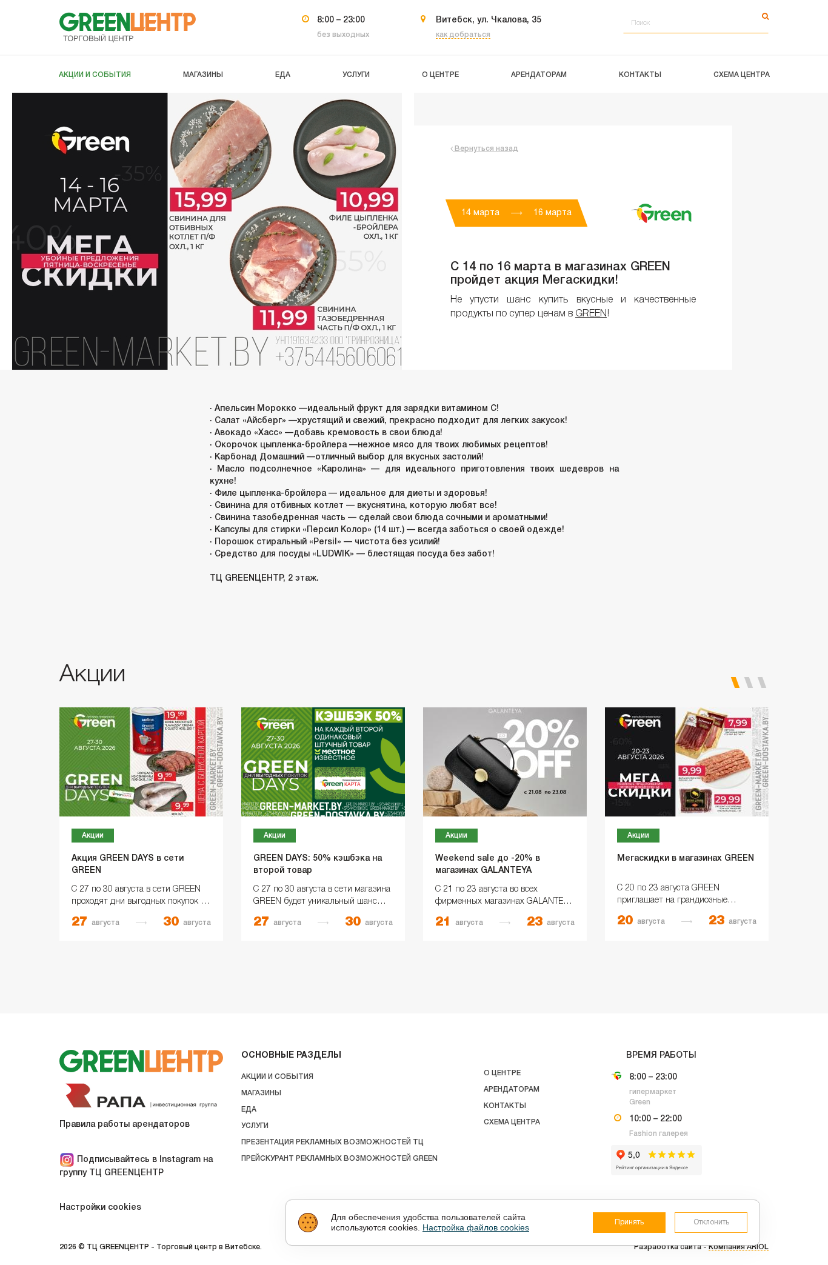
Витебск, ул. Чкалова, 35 (488, 20)
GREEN (591, 314)
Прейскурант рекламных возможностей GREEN (339, 1158)
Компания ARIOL (739, 1247)
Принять (629, 1222)
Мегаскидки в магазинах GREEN (685, 859)
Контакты (505, 1106)
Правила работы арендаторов (124, 1125)
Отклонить (711, 1222)
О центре (502, 1073)
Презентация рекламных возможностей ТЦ (332, 1142)
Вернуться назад (485, 148)
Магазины (261, 1093)
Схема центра (512, 1122)
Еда (248, 1109)
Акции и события (277, 1076)
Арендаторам (511, 1089)
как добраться (463, 35)
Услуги (255, 1126)
